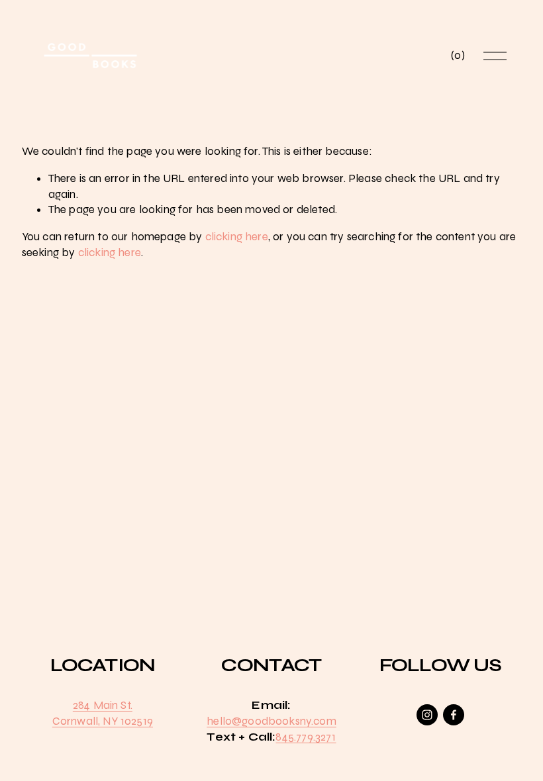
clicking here (236, 237)
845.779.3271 (305, 737)
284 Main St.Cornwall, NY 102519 (102, 713)
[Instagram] (427, 714)
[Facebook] (453, 714)
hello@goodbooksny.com (271, 721)
